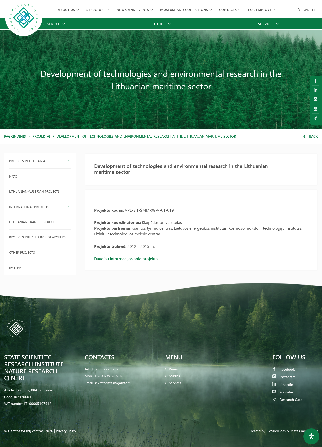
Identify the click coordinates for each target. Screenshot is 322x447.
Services (175, 382)
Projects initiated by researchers (37, 237)
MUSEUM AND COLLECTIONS (184, 9)
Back (313, 136)
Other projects (22, 252)
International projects (29, 206)
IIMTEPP (15, 267)
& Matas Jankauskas (302, 430)
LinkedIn (286, 384)
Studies (174, 375)
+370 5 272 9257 (105, 369)
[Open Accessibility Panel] (311, 436)
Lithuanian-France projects (32, 222)
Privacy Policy (66, 430)
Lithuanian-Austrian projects (34, 191)
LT (314, 9)
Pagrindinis (15, 136)
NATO (13, 176)
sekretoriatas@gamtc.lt (112, 382)
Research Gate (290, 399)
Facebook (287, 369)
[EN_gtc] (23, 35)
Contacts (228, 9)
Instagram (287, 376)
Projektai (41, 136)
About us (66, 9)
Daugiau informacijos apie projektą (126, 258)
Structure (95, 9)
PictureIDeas (276, 430)
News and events (133, 9)
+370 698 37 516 (108, 375)
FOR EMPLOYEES (261, 9)
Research (175, 369)
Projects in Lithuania (27, 161)
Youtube (286, 392)
